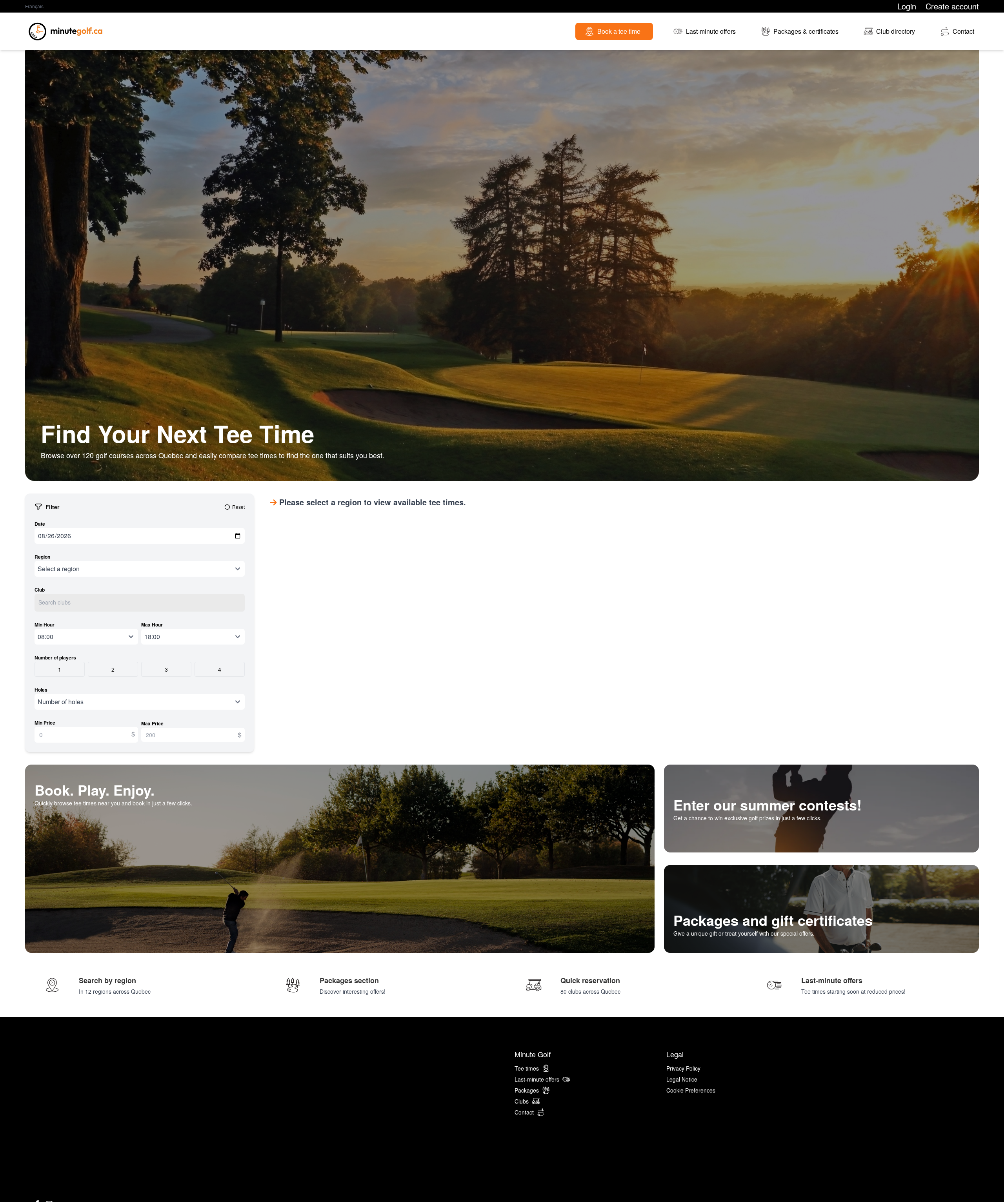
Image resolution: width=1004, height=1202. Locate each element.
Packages (527, 1090)
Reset (238, 507)
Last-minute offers (537, 1079)
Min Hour (45, 624)
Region (42, 556)
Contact (524, 1112)
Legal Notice (681, 1079)
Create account (952, 6)
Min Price (45, 722)
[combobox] (140, 603)
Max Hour (152, 624)
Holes (41, 689)
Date (40, 523)
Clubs (522, 1101)
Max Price (152, 723)
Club (40, 589)
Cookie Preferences (690, 1090)
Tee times (527, 1068)
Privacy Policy (683, 1068)
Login (906, 6)
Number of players (55, 657)
